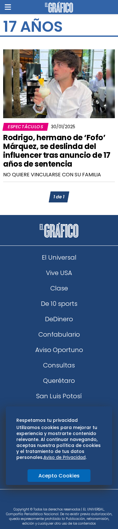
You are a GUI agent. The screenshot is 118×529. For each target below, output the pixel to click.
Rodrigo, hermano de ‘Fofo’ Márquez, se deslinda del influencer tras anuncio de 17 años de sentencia (56, 150)
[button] (8, 7)
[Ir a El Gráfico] (59, 7)
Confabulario (59, 334)
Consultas (59, 365)
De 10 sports (59, 303)
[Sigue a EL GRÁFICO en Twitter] (57, 500)
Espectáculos (25, 127)
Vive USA (59, 272)
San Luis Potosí (59, 396)
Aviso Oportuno (59, 349)
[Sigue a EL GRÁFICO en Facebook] (52, 500)
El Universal (59, 257)
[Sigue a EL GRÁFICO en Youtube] (66, 500)
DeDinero (59, 319)
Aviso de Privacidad (64, 457)
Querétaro (59, 380)
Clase (59, 288)
